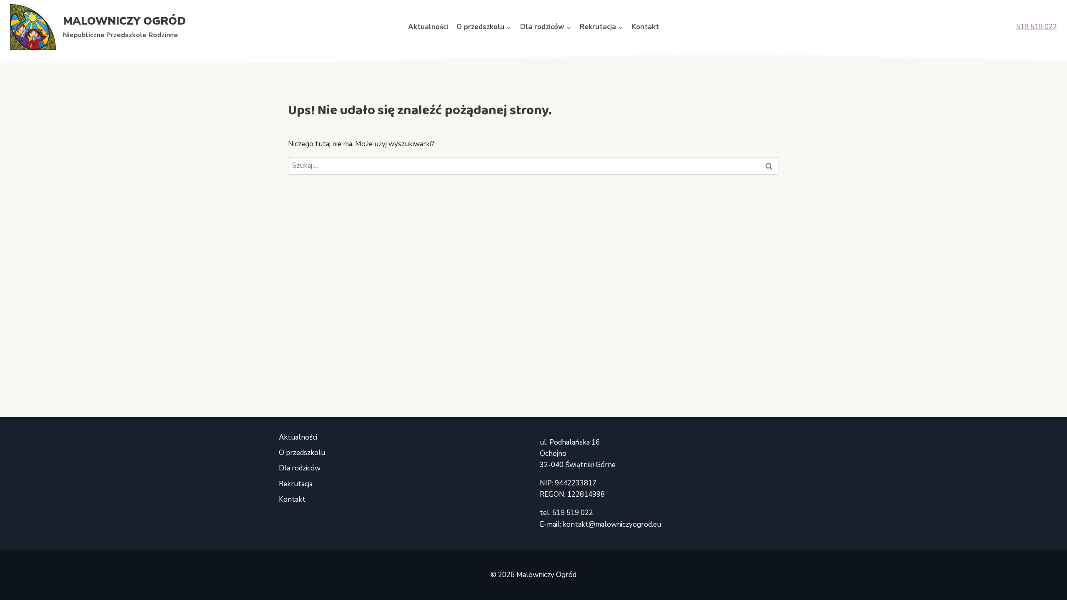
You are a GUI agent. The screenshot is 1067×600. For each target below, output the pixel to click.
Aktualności (428, 27)
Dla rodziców (300, 468)
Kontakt (645, 27)
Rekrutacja (296, 484)
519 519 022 (1036, 27)
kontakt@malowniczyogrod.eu (612, 524)
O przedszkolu (302, 453)
